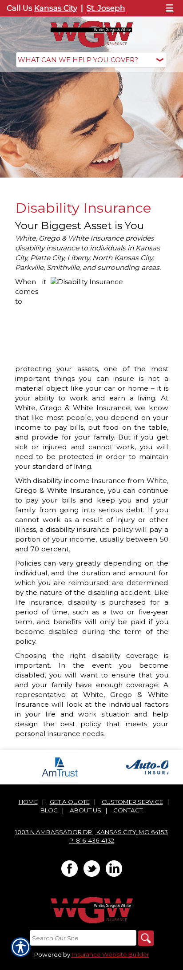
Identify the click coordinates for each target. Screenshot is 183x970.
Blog (49, 810)
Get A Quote (70, 801)
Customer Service (132, 801)
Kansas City (55, 8)
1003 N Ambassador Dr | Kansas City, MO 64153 (91, 831)
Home (28, 801)
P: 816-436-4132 (91, 840)
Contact (128, 810)
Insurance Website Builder (110, 954)
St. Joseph (106, 8)
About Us (85, 810)
